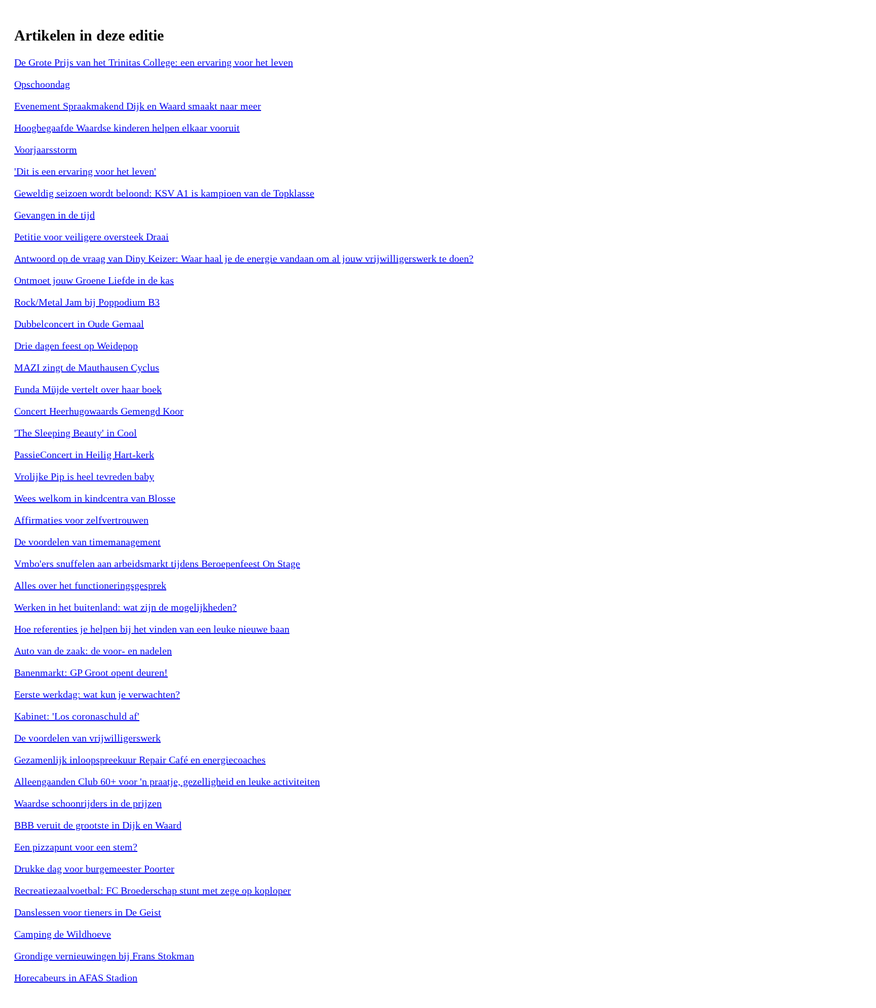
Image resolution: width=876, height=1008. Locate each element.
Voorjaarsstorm (45, 149)
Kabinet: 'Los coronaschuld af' (76, 716)
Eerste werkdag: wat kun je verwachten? (97, 694)
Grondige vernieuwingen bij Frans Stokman (104, 955)
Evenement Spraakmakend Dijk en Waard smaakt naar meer (137, 105)
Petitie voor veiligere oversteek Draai (91, 236)
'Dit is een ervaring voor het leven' (85, 171)
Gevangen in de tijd (54, 214)
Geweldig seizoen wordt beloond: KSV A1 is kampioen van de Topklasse (164, 193)
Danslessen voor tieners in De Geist (87, 912)
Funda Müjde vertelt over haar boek (88, 389)
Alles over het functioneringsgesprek (90, 585)
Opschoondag (42, 84)
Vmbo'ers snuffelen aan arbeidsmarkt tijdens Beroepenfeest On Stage (157, 563)
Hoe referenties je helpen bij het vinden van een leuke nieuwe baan (151, 628)
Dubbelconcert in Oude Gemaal (79, 323)
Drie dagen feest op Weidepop (76, 345)
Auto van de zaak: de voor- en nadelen (93, 650)
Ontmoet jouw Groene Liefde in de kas (94, 280)
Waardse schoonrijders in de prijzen (88, 803)
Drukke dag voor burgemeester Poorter (94, 868)
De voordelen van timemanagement (87, 541)
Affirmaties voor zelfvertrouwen (81, 520)
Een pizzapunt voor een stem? (75, 846)
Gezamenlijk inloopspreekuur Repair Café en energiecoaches (140, 759)
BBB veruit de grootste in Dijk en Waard (97, 825)
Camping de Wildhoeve (62, 934)
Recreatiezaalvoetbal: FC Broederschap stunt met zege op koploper (152, 890)
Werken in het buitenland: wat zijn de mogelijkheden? (125, 607)
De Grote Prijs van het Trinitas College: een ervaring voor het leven (153, 62)
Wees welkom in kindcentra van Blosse (94, 498)
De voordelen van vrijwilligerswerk (87, 737)
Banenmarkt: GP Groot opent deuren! (91, 672)
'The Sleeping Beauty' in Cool (75, 432)
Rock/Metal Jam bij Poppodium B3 (87, 302)
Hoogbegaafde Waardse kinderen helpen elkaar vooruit (127, 127)
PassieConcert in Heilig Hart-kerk (84, 454)
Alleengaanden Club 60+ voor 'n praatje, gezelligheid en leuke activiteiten (167, 781)
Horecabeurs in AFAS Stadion (75, 977)
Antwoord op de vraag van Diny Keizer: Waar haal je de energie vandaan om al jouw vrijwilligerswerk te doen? (243, 258)
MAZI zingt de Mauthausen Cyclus (86, 367)
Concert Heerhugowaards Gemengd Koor (99, 411)
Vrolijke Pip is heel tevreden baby (84, 476)
